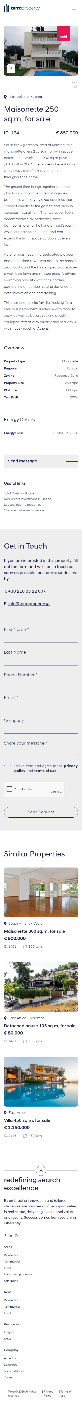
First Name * (16, 629)
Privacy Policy (48, 1393)
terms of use (45, 771)
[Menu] (74, 8)
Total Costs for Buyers (19, 493)
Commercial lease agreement (25, 510)
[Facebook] (5, 1235)
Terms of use (66, 1393)
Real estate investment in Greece (27, 499)
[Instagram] (16, 1235)
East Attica (17, 97)
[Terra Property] (22, 8)
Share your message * (26, 743)
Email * (11, 698)
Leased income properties (22, 504)
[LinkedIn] (11, 1235)
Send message (22, 461)
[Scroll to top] (41, 1171)
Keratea (36, 97)
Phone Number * (20, 675)
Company (14, 720)
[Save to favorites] (75, 85)
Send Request (41, 812)
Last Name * (16, 652)
